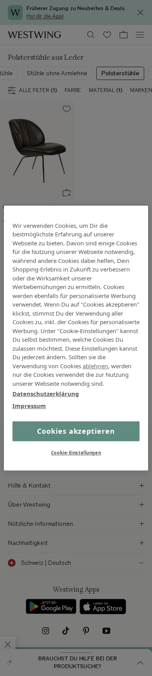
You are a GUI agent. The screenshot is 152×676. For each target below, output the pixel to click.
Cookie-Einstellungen (76, 453)
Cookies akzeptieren (76, 431)
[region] (76, 338)
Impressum (29, 406)
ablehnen (95, 366)
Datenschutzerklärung (45, 393)
